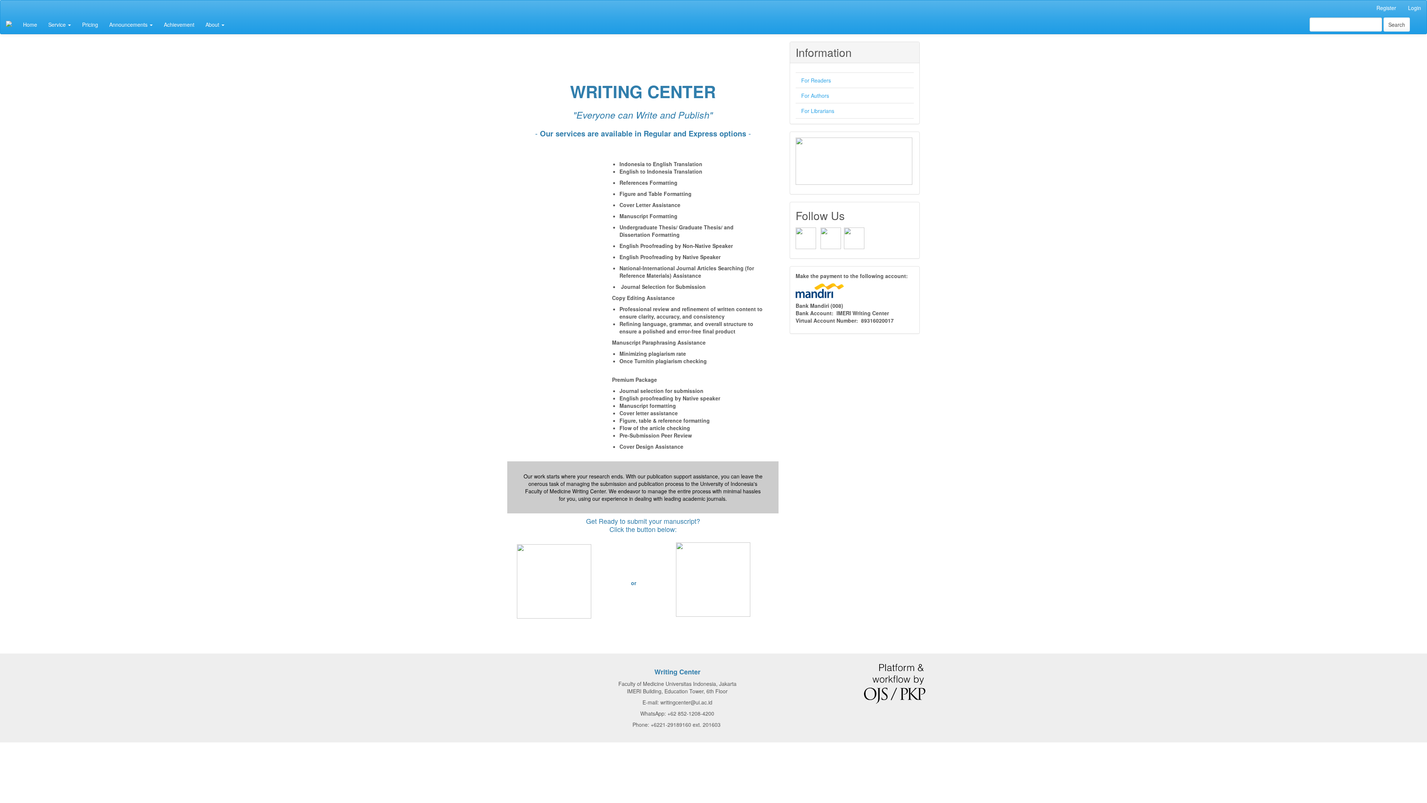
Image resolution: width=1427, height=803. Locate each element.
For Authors (815, 95)
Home (30, 24)
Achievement (179, 24)
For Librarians (817, 111)
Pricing (90, 24)
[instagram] (831, 237)
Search (1396, 24)
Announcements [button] (129, 24)
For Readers (816, 80)
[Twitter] (854, 237)
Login (1414, 8)
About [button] (213, 24)
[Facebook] (806, 237)
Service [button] (57, 24)
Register (1386, 8)
